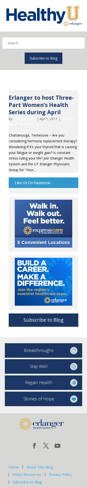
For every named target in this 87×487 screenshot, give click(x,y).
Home (13, 466)
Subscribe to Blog (43, 58)
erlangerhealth (24, 118)
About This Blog (40, 466)
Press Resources (27, 474)
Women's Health (32, 124)
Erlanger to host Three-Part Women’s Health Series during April (41, 105)
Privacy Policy (60, 474)
